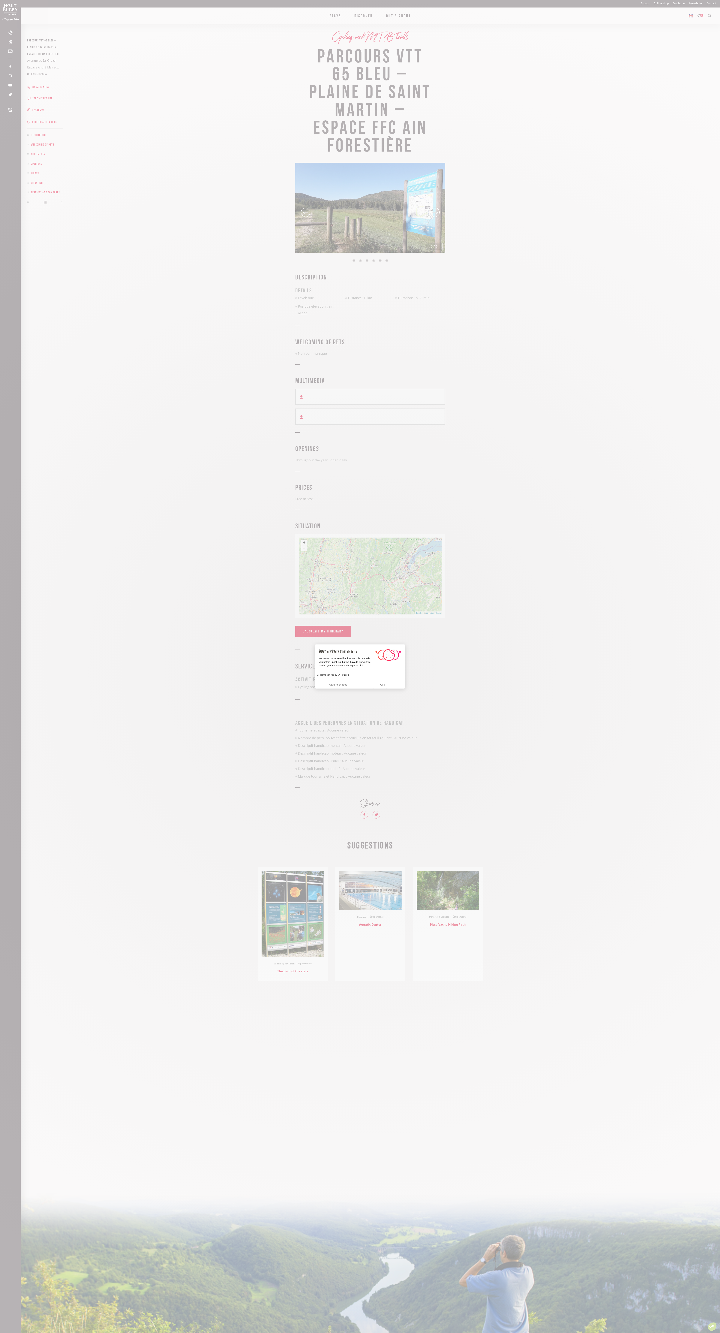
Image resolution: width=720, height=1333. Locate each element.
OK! (382, 684)
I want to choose (337, 684)
